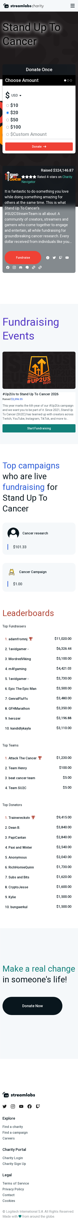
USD (14, 95)
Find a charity (12, 1127)
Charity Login (12, 1158)
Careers (8, 1138)
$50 (14, 119)
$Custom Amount (28, 134)
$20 (14, 112)
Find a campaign (15, 1133)
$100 (15, 127)
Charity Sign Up (14, 1164)
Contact (8, 1195)
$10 (14, 105)
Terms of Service (15, 1183)
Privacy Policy (13, 1189)
